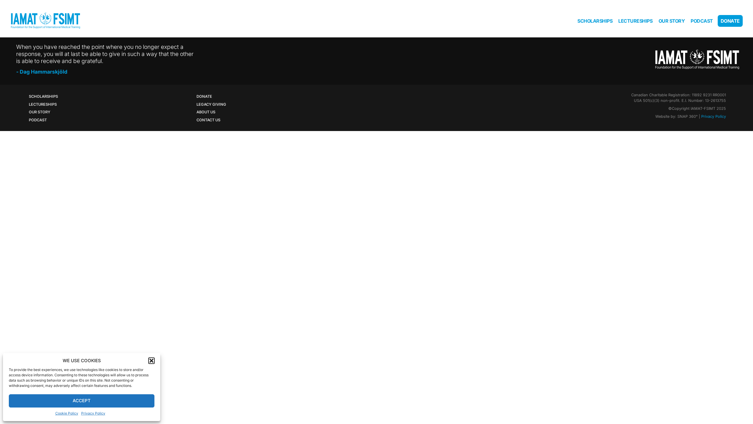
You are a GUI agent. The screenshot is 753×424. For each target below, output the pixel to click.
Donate (730, 21)
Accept (82, 400)
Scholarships (594, 21)
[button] (151, 361)
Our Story (672, 21)
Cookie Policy (66, 413)
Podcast (702, 21)
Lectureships (635, 21)
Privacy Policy (93, 413)
